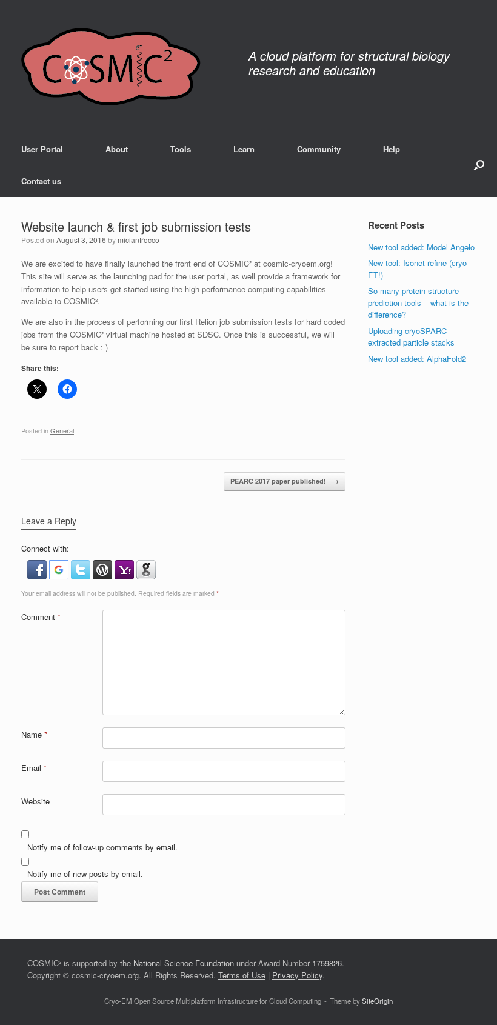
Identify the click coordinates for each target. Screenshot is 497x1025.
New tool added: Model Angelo (421, 247)
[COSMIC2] (111, 66)
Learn (244, 149)
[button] (479, 165)
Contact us (41, 181)
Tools (180, 149)
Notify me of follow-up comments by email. (102, 847)
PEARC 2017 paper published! (284, 481)
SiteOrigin (377, 1001)
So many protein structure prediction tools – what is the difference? (418, 302)
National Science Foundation (183, 963)
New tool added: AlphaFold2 (417, 358)
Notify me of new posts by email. (85, 874)
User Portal (42, 149)
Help (391, 149)
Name (34, 734)
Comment (41, 617)
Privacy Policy (297, 975)
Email (34, 767)
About (116, 149)
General (62, 430)
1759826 (327, 963)
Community (319, 149)
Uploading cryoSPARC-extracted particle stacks (411, 337)
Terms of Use (241, 975)
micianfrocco (138, 240)
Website (35, 801)
